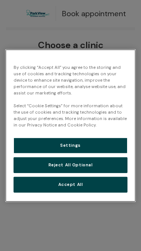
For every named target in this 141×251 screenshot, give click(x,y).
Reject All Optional (71, 165)
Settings (70, 145)
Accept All (70, 184)
